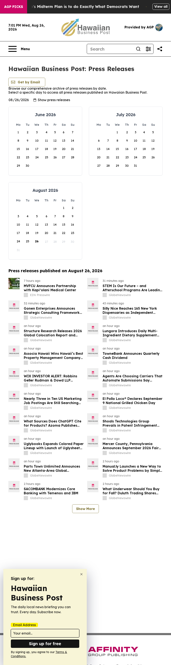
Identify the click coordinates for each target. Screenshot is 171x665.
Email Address (24, 625)
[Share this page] (160, 49)
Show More (85, 509)
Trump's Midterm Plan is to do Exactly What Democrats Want (80, 6)
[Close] (81, 574)
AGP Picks (13, 7)
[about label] (26, 295)
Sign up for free (45, 643)
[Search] (138, 49)
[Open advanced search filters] (148, 49)
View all (160, 6)
